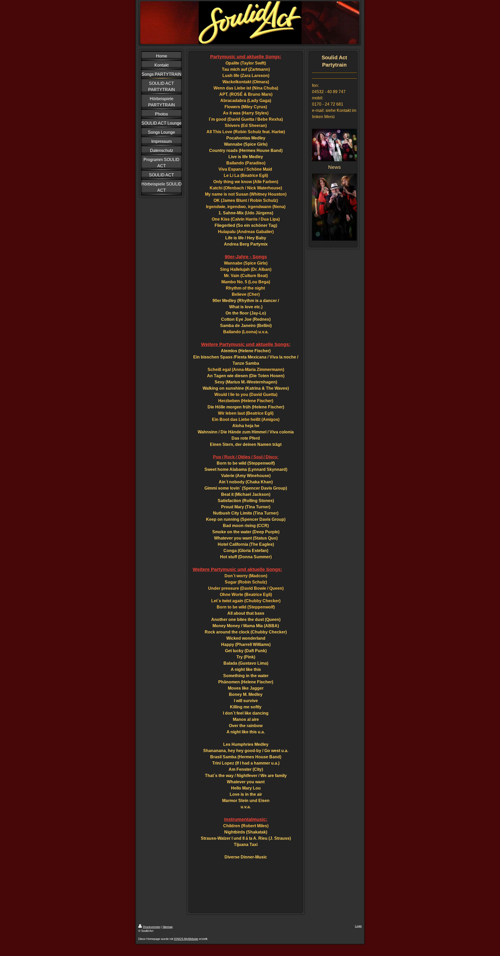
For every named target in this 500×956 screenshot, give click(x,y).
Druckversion (151, 926)
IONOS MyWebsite (186, 938)
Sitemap (167, 926)
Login (358, 926)
